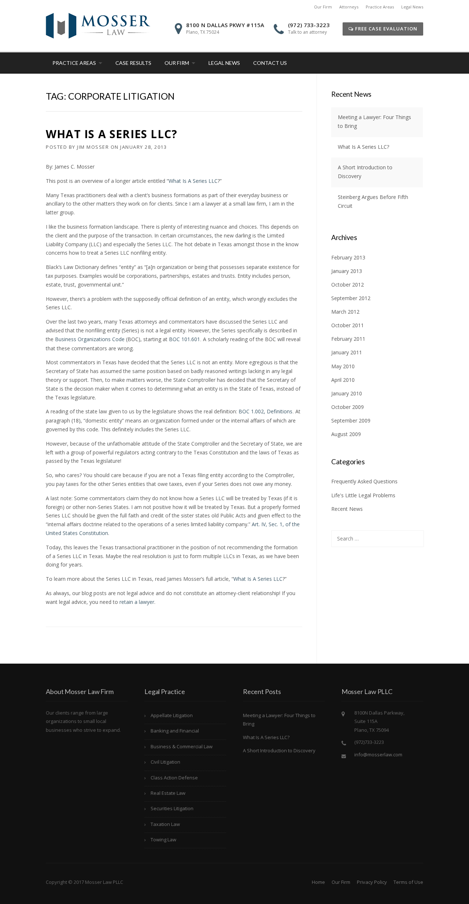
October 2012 (347, 284)
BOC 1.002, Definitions (265, 411)
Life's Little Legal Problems (363, 495)
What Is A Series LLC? (111, 133)
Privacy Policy (372, 882)
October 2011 (347, 325)
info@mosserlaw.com (378, 754)
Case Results (133, 63)
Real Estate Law (168, 793)
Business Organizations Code (90, 339)
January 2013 (346, 270)
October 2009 (347, 406)
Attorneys (348, 7)
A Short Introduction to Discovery (279, 750)
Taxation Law (165, 824)
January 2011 (346, 352)
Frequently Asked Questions (364, 481)
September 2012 (350, 298)
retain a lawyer (136, 601)
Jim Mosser (93, 147)
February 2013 (348, 257)
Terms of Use (408, 882)
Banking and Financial (175, 730)
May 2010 (343, 366)
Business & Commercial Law (182, 746)
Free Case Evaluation (385, 28)
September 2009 (350, 420)
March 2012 (345, 311)
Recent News (347, 508)
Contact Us (270, 63)
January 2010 (346, 393)
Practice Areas (380, 7)
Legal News (412, 7)
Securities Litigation (172, 808)
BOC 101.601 (184, 339)
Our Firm (323, 7)
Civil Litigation (165, 762)
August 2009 (346, 434)
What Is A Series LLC (193, 180)
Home (318, 882)
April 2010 (343, 379)
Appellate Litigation (172, 715)
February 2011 (348, 338)
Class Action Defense (174, 777)
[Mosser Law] (98, 25)
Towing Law (163, 839)
